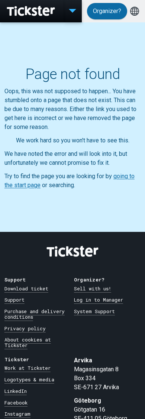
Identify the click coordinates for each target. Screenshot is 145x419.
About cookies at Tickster (27, 342)
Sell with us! (92, 289)
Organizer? (107, 11)
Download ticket (26, 289)
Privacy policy (25, 328)
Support (14, 300)
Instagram (17, 414)
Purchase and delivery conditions (34, 314)
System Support (94, 311)
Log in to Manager (98, 300)
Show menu (72, 11)
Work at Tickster (27, 368)
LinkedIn (15, 391)
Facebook (16, 403)
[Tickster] (31, 11)
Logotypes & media (29, 379)
